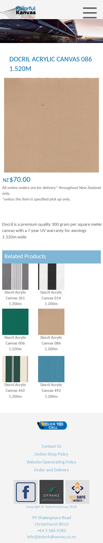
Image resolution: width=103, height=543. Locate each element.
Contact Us (51, 446)
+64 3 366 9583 (51, 531)
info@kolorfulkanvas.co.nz (51, 537)
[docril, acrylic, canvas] (20, 276)
